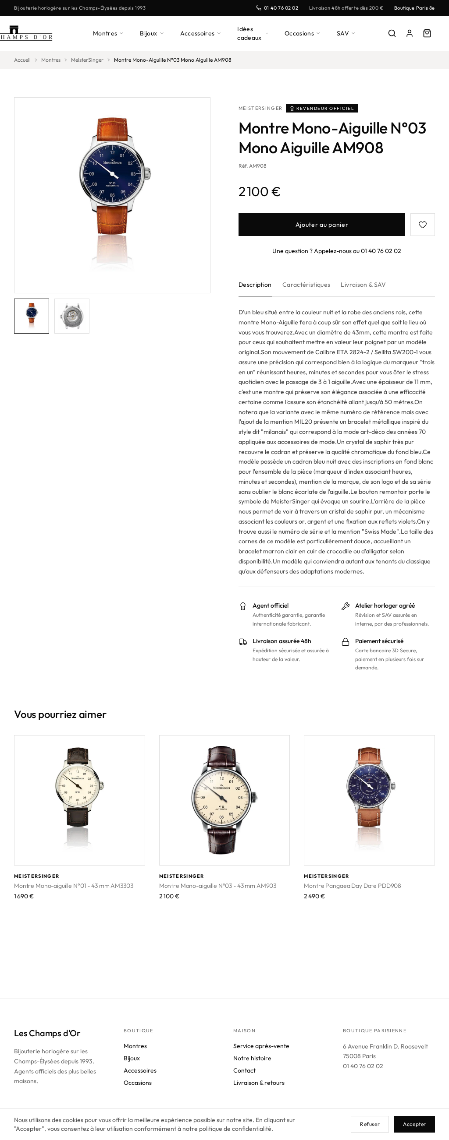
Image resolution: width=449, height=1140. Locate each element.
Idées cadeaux (249, 33)
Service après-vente (261, 1046)
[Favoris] (422, 224)
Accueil (22, 59)
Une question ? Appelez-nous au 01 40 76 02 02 (336, 251)
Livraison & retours (259, 1083)
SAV (343, 33)
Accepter (414, 1124)
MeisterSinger (87, 59)
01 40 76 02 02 (281, 8)
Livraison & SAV (363, 285)
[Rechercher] (392, 33)
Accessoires (197, 33)
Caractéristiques (306, 285)
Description (255, 285)
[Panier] (427, 33)
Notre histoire (252, 1058)
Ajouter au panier (322, 225)
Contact (244, 1070)
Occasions (299, 33)
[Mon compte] (409, 33)
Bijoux (148, 33)
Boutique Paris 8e (414, 8)
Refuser (370, 1124)
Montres (105, 33)
